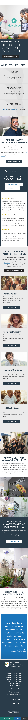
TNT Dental (19, 713)
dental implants (13, 109)
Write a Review (10, 188)
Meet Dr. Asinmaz (12, 161)
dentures (11, 261)
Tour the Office (12, 541)
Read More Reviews (12, 184)
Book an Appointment (9, 56)
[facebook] (10, 703)
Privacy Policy (16, 712)
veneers (24, 261)
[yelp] (18, 703)
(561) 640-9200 (14, 692)
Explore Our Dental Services (12, 270)
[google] (14, 703)
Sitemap (10, 712)
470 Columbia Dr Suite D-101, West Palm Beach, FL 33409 (14, 695)
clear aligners (7, 263)
